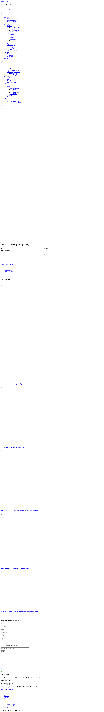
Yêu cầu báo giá (9, 264)
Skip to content (4, 1)
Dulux (12, 34)
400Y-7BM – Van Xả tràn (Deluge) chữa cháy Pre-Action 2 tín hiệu (19, 510)
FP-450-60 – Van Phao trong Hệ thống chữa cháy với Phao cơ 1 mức (19, 611)
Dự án (5, 46)
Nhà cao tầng (10, 48)
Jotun (11, 36)
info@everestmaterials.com (8, 689)
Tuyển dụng (10, 56)
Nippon (12, 37)
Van (8, 43)
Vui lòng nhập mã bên (6, 645)
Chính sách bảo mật (9, 706)
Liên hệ (6, 58)
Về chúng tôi (10, 18)
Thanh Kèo (10, 42)
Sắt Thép (9, 26)
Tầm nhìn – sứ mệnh (12, 21)
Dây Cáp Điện (11, 45)
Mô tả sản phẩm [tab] (8, 270)
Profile (9, 23)
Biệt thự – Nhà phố (12, 50)
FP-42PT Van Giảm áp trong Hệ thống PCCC (13, 384)
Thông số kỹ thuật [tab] (8, 271)
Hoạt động (10, 55)
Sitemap (6, 707)
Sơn (8, 33)
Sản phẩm (6, 24)
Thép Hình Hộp (14, 30)
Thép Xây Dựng (14, 27)
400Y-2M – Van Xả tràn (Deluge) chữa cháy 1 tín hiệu (15, 568)
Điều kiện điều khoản (9, 704)
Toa (11, 40)
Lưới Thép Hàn (14, 31)
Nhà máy (9, 49)
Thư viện (6, 52)
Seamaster (13, 39)
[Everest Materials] (1, 12)
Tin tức (9, 53)
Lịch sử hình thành (12, 20)
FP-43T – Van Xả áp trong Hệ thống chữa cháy (14, 447)
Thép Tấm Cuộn (14, 29)
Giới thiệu (6, 17)
